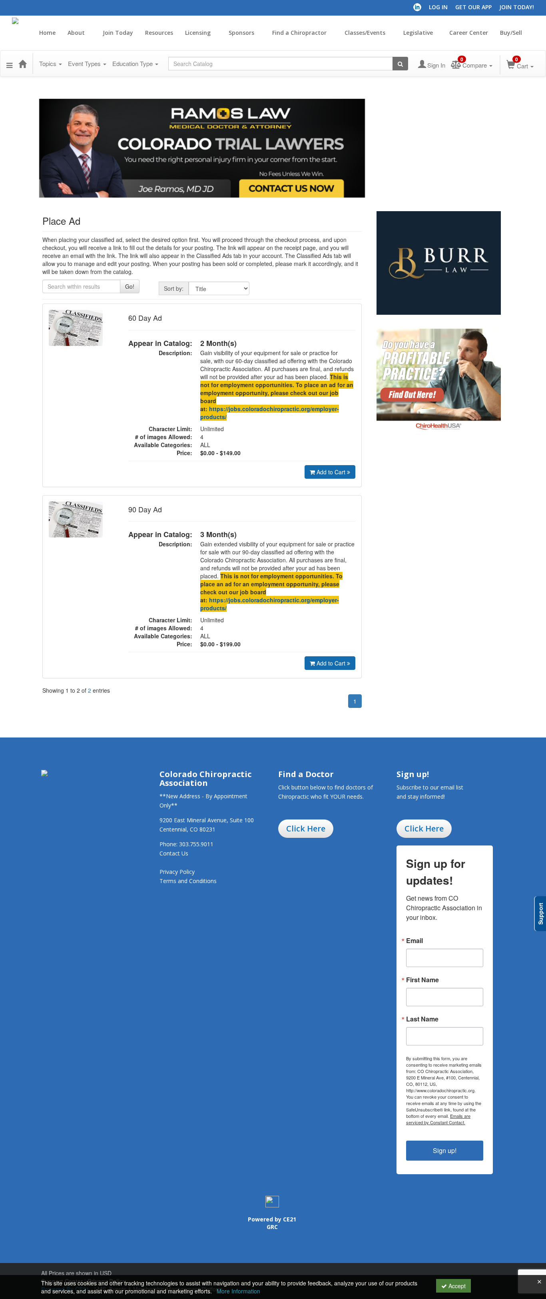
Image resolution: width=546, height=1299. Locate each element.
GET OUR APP (473, 7)
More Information (238, 1291)
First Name (422, 980)
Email (414, 940)
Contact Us (173, 853)
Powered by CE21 (272, 1219)
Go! (129, 286)
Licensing (198, 32)
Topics (48, 63)
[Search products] (400, 63)
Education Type (133, 63)
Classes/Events (366, 32)
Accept (456, 1286)
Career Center (468, 32)
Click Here (305, 828)
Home (47, 32)
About (77, 32)
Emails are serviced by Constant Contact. (438, 1119)
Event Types (85, 63)
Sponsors (242, 32)
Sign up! (444, 1150)
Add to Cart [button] (332, 472)
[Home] (22, 64)
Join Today (118, 32)
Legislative (418, 32)
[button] (9, 64)
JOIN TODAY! (516, 7)
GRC (272, 1227)
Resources (159, 32)
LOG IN (438, 7)
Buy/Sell (512, 32)
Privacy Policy (177, 871)
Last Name (422, 1019)
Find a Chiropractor (300, 32)
